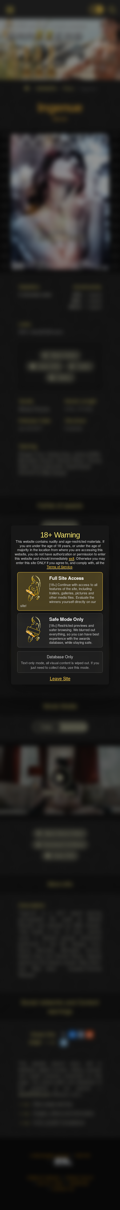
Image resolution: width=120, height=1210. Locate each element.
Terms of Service (59, 566)
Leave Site (60, 678)
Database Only (60, 662)
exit (71, 558)
